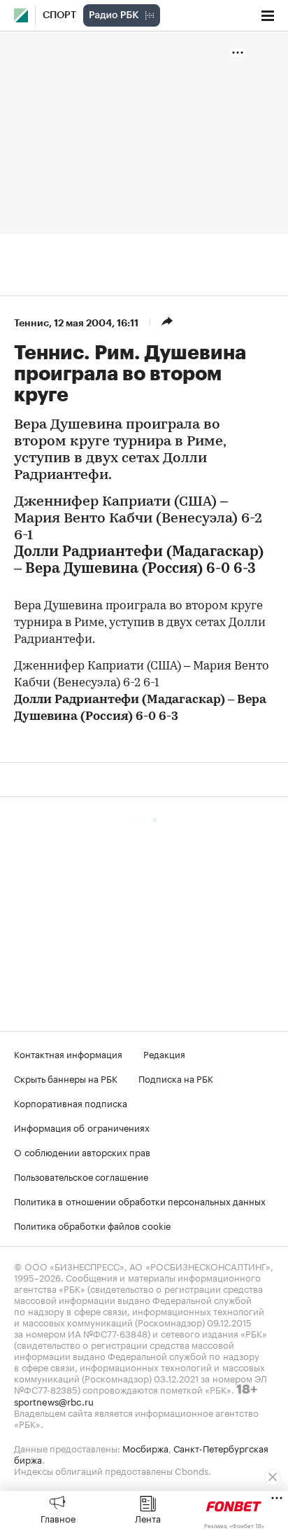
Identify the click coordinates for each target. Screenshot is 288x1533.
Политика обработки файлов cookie (92, 1225)
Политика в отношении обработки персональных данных (140, 1200)
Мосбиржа (145, 1448)
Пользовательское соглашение (81, 1176)
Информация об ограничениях (82, 1127)
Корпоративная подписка (70, 1102)
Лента (148, 1518)
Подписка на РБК (175, 1078)
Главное (58, 1518)
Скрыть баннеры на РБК (65, 1078)
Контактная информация (68, 1053)
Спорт (59, 15)
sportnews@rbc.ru (54, 1401)
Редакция (164, 1053)
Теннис (31, 323)
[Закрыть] (272, 1477)
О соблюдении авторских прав (82, 1151)
